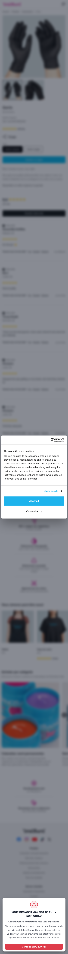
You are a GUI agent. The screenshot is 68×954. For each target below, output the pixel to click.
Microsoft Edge (19, 930)
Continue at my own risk (34, 946)
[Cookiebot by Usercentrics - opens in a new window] (50, 440)
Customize (32, 511)
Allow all (34, 501)
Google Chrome (35, 930)
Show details (51, 491)
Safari (54, 930)
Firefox (47, 930)
